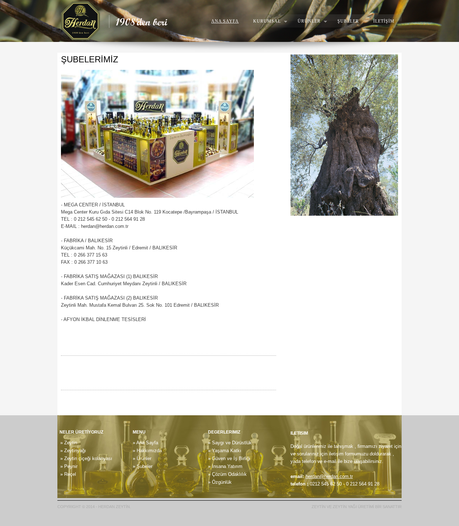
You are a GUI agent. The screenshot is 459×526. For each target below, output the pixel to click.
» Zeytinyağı (71, 450)
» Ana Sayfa (145, 442)
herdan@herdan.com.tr (329, 476)
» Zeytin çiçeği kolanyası (84, 458)
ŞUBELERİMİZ (89, 59)
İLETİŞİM (383, 21)
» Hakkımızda (147, 450)
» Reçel (66, 474)
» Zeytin (67, 442)
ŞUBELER (348, 21)
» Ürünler (142, 458)
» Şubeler (142, 466)
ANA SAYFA (225, 21)
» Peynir (67, 466)
